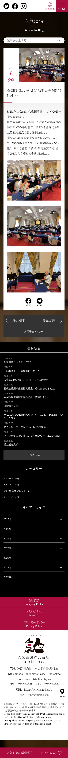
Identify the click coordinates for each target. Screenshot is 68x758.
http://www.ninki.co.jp (38, 689)
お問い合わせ (34, 613)
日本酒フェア (10, 406)
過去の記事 (49, 320)
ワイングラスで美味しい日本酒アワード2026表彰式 (31, 435)
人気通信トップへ (34, 331)
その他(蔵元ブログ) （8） (17, 490)
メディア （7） (11, 496)
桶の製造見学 (10, 444)
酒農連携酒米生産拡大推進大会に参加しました (29, 388)
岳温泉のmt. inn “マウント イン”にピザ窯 (25, 379)
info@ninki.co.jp (39, 694)
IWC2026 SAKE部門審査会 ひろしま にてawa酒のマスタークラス (33, 416)
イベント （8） (11, 484)
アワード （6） (11, 478)
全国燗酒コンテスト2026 (17, 362)
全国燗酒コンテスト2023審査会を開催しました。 (34, 93)
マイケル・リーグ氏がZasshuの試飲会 (24, 427)
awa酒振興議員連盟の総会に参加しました (26, 397)
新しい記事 (19, 320)
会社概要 (34, 602)
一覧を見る (34, 454)
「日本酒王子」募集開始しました (21, 371)
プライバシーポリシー (34, 624)
